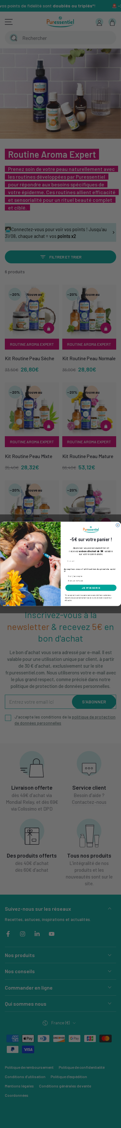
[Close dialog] (118, 525)
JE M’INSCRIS (90, 588)
